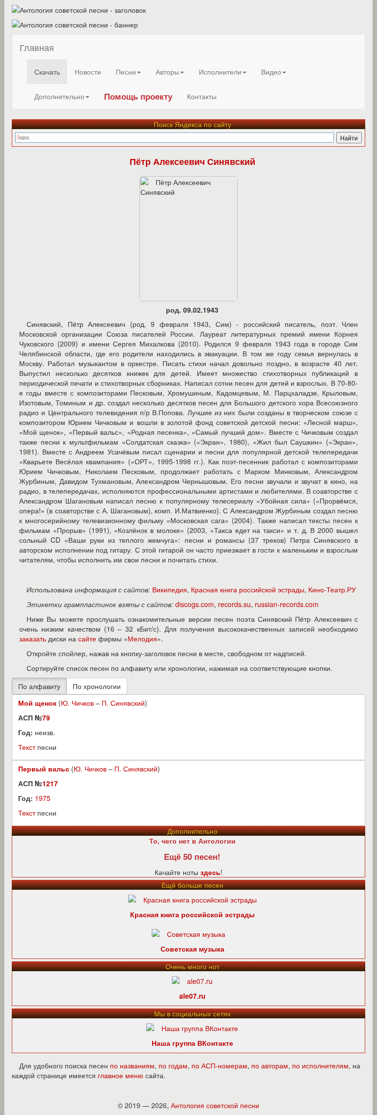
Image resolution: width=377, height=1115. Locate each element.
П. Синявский (123, 703)
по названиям (132, 1065)
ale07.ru (192, 996)
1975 (43, 798)
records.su (234, 604)
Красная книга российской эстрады (247, 589)
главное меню (120, 1075)
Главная (37, 47)
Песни (126, 72)
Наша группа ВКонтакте (192, 1043)
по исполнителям (320, 1065)
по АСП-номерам (219, 1065)
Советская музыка (192, 949)
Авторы (167, 72)
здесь (210, 872)
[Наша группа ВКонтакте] (192, 1027)
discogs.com (194, 604)
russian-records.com (287, 604)
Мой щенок (37, 703)
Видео (271, 72)
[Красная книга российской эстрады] (192, 898)
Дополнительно (59, 96)
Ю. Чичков (77, 703)
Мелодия (142, 638)
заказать (32, 638)
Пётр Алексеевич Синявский (192, 161)
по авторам (269, 1065)
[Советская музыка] (188, 932)
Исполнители (220, 72)
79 (46, 717)
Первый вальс (43, 768)
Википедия (169, 589)
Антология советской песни (215, 1105)
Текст (26, 747)
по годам (173, 1065)
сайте (87, 638)
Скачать (47, 72)
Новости (88, 72)
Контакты (201, 96)
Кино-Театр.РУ (332, 589)
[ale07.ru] (192, 979)
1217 (50, 783)
